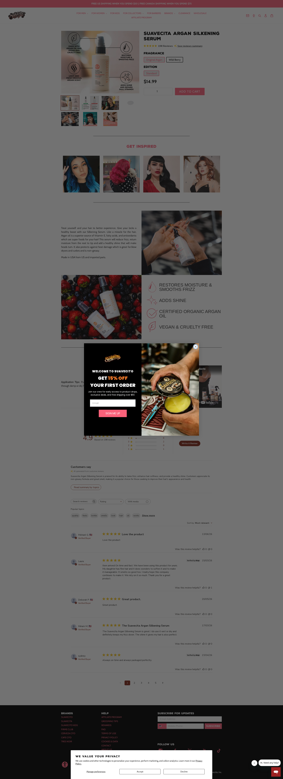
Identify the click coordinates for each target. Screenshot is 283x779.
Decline (184, 771)
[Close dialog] (195, 346)
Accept (140, 771)
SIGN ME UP (113, 413)
